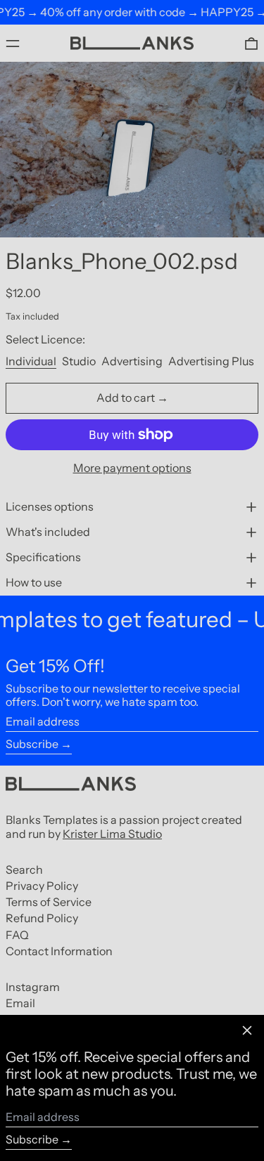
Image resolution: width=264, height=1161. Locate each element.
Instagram (33, 987)
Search (24, 869)
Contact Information (59, 951)
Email (20, 1003)
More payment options (132, 468)
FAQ (17, 935)
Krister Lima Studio (112, 834)
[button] (251, 43)
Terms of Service (49, 902)
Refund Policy (42, 918)
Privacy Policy (42, 886)
